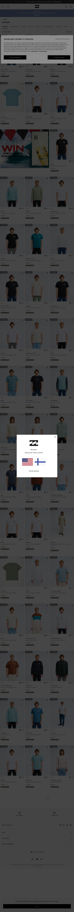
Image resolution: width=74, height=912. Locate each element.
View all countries (34, 471)
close (55, 437)
